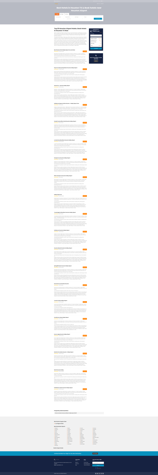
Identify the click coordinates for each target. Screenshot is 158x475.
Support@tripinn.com (58, 1)
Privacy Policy (86, 462)
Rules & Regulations (87, 463)
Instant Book (96, 48)
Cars (67, 14)
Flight (62, 14)
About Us (98, 3)
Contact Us (77, 463)
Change (101, 32)
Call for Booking (95, 453)
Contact (102, 3)
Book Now (84, 51)
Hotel (57, 14)
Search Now (98, 18)
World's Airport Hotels (58, 448)
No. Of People (92, 33)
